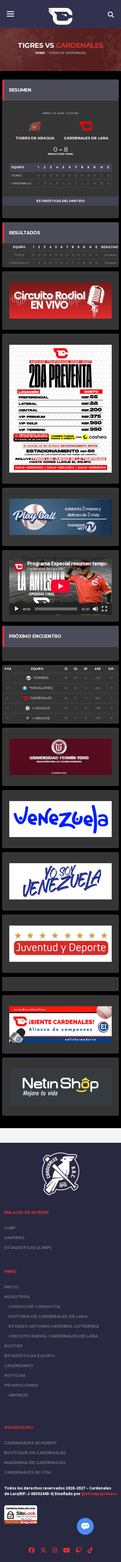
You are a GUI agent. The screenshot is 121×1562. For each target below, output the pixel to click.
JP (86, 669)
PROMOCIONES (21, 1385)
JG (75, 669)
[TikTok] (90, 1551)
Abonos (18, 1395)
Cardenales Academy (30, 1442)
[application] (60, 586)
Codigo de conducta (34, 1306)
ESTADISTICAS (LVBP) (27, 1247)
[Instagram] (54, 1551)
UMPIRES (14, 1237)
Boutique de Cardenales (35, 1452)
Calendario (18, 1365)
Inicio (11, 1286)
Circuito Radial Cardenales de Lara (53, 1336)
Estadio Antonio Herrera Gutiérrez (53, 1326)
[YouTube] (66, 1551)
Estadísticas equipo (29, 1355)
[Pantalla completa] (104, 609)
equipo (37, 669)
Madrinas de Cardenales (35, 1462)
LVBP (9, 1227)
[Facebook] (31, 1551)
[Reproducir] (16, 609)
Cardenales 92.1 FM (27, 1472)
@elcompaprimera (99, 1494)
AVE (98, 669)
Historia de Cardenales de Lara (47, 1316)
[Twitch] (79, 1551)
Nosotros (17, 1296)
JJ (65, 669)
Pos (8, 669)
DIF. (111, 669)
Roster (13, 1345)
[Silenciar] (95, 609)
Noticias (15, 1375)
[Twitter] (43, 1551)
